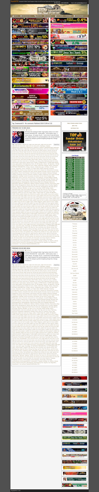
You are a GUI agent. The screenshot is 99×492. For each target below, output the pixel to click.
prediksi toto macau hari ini (26, 204)
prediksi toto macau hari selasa (19, 207)
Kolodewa (14, 174)
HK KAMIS (74, 365)
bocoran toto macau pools (39, 156)
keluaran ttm (43, 170)
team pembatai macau (28, 231)
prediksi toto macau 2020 (23, 203)
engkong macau (29, 162)
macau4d (46, 177)
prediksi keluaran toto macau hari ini (28, 194)
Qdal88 (74, 270)
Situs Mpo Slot (31, 227)
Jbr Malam (46, 167)
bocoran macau (15, 152)
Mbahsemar (51, 182)
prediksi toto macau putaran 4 (32, 210)
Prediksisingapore (26, 213)
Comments (29, 130)
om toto (34, 188)
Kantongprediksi (15, 170)
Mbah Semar (41, 182)
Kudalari (40, 174)
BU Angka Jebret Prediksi (32, 159)
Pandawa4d (20, 191)
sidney (13, 227)
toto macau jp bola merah (46, 236)
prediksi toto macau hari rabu (37, 206)
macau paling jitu (39, 177)
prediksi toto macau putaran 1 (52, 209)
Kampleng (51, 168)
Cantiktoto (14, 161)
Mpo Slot (35, 185)
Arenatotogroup (39, 149)
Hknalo (45, 164)
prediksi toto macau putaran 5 (46, 210)
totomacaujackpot (35, 239)
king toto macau (55, 171)
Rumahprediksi (23, 218)
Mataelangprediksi (26, 182)
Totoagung (52, 237)
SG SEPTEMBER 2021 (52, 225)
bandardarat (52, 149)
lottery (52, 176)
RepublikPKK (14, 1)
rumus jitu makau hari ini (29, 221)
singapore (25, 227)
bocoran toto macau (37, 152)
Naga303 (55, 185)
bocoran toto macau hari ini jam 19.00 (48, 153)
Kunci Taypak (51, 174)
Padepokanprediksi (16, 189)
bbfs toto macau (31, 150)
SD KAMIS (74, 327)
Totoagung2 (14, 239)
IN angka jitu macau (28, 165)
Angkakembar (23, 147)
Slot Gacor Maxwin (74, 273)
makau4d (39, 179)
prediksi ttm (50, 212)
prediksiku (56, 212)
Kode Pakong (33, 173)
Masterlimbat (49, 180)
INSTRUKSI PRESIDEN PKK (18, 167)
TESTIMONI (68, 16)
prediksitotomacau (42, 213)
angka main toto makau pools (32, 146)
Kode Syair (39, 173)
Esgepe (36, 162)
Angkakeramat (29, 147)
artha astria (46, 149)
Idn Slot (74, 245)
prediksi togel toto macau (48, 201)
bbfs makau (24, 150)
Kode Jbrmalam (26, 173)
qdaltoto (54, 215)
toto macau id (21, 236)
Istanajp (28, 167)
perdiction (46, 191)
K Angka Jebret (35, 168)
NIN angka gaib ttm (53, 186)
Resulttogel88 (27, 216)
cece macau (38, 161)
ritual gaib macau (35, 216)
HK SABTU (74, 370)
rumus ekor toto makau (40, 219)
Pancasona (14, 191)
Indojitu (35, 165)
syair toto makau (18, 230)
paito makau (34, 189)
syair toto (39, 228)
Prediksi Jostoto (15, 194)
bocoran (49, 150)
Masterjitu (43, 180)
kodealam (44, 173)
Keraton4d (25, 171)
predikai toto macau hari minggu (25, 192)
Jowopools (28, 168)
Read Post (56, 144)
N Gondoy (50, 185)
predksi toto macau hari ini (27, 215)
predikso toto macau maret (53, 213)
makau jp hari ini (24, 179)
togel (51, 231)
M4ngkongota (15, 177)
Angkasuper (26, 149)
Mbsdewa (37, 183)
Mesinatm (47, 183)
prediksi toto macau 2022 (35, 203)
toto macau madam (18, 237)
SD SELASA (22, 130)
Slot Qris (75, 240)
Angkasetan (56, 147)
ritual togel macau (49, 216)
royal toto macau (16, 218)
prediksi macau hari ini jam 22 (45, 197)
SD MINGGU (75, 334)
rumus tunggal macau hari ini (29, 224)
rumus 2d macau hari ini (32, 218)
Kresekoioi (30, 174)
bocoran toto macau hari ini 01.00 (32, 153)
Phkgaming (14, 192)
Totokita (74, 301)
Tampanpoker (35, 230)
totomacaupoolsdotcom (25, 240)
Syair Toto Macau (46, 228)
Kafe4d (41, 168)
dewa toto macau (54, 161)
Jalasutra (32, 167)
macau (20, 177)
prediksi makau (29, 201)
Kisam (20, 173)
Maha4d (55, 177)
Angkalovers (36, 147)
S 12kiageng (48, 224)
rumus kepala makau (50, 221)
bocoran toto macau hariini (18, 155)
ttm (48, 240)
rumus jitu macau (55, 219)
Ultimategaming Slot (38, 242)
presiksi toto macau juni (39, 215)
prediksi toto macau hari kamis (24, 206)
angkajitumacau (15, 147)
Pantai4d (32, 191)
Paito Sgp (40, 189)
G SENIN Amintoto (42, 162)
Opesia (51, 188)
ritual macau (42, 216)
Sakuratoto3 (74, 299)
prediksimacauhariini (16, 213)
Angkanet (41, 147)
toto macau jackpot (28, 236)
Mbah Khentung (33, 182)
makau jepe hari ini (16, 179)
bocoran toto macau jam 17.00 (31, 155)
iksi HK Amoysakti (20, 165)
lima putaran (36, 176)
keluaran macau (23, 170)
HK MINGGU (75, 372)
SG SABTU (74, 348)
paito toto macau (47, 189)
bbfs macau (18, 150)
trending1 (45, 240)
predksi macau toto (16, 215)
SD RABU (74, 324)
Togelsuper (21, 234)
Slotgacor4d (74, 261)
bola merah (23, 159)
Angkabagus (42, 146)
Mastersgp (54, 180)
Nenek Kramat (31, 186)
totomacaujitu (43, 239)
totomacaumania (15, 240)
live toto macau (43, 176)
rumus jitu (48, 219)
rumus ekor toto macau (29, 219)
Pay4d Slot (74, 311)
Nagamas (14, 186)
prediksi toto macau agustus (48, 203)
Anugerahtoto (33, 149)
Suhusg (30, 228)
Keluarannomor (50, 170)
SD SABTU (74, 331)
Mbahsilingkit (15, 183)
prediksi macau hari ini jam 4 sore (27, 198)
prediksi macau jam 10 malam (25, 200)
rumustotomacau (40, 224)
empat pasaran (15, 162)
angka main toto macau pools (18, 146)
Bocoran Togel (23, 152)
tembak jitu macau (45, 231)
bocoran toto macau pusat (52, 156)
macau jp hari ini (31, 177)
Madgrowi (50, 177)
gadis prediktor (19, 164)
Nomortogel (14, 188)
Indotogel (46, 165)
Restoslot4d (21, 216)
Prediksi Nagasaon (38, 201)
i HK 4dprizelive (50, 164)
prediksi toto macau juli (46, 207)
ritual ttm (56, 216)
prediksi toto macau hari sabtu (52, 206)
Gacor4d (75, 263)
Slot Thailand (75, 278)
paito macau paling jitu (26, 189)
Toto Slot (75, 228)
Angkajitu (48, 146)
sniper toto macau (24, 228)
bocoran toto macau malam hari (26, 156)
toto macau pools (35, 237)
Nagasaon (19, 186)
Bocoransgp (52, 158)
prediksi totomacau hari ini (41, 212)
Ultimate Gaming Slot (21, 242)
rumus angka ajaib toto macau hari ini (47, 218)
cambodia (54, 159)
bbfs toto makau (39, 150)
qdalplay (50, 215)
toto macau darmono (51, 234)
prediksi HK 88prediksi (51, 192)
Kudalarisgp (45, 174)
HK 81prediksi (40, 164)
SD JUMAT (74, 329)
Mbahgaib (46, 182)
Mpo (32, 185)
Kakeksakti (46, 168)
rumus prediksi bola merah (45, 222)
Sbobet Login (75, 289)
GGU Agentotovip (27, 164)
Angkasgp (14, 149)
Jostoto (23, 168)
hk (35, 164)
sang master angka (20, 225)
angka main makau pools (34, 144)
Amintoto (75, 242)
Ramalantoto (15, 216)
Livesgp (49, 176)
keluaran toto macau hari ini (34, 170)
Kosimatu (25, 174)
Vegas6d (45, 242)
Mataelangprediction (16, 182)
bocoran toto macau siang (18, 158)
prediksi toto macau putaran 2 (18, 210)
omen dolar (38, 188)
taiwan (29, 230)
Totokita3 (75, 306)
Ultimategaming (29, 242)
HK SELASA (74, 360)
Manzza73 (14, 180)
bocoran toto (29, 152)
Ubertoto (52, 240)
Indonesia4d (40, 165)
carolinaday (31, 161)
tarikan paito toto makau (17, 231)
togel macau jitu (34, 233)
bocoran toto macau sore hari (42, 158)
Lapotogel (21, 176)
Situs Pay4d (74, 313)
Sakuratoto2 (74, 294)
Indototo (50, 165)
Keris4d (35, 171)
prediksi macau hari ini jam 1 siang (31, 195)
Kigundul (40, 171)
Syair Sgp (34, 228)
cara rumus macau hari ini (23, 161)
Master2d (32, 180)
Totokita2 (75, 303)
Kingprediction (15, 173)
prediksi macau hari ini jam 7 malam (44, 198)
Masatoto (19, 180)
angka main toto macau (46, 144)
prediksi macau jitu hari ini (39, 200)
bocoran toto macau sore (29, 158)
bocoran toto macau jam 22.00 (45, 155)
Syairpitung (25, 230)
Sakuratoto (74, 285)
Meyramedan (53, 183)
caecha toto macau (47, 159)
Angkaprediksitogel (48, 147)
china (42, 161)
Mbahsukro (21, 183)
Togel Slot (74, 226)
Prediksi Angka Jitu (41, 192)
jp (31, 168)
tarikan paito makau (42, 230)
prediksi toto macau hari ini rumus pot (41, 204)
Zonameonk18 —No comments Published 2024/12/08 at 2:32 (25, 243)
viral (49, 242)
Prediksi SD (16, 130)
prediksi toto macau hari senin (33, 207)
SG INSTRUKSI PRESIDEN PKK (38, 225)
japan (42, 167)
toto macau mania (27, 237)
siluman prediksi (19, 227)
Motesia (28, 185)
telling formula (37, 231)
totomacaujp (49, 239)
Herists (32, 164)
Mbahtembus (27, 183)
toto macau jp (37, 236)
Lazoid (25, 176)
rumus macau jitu (35, 222)
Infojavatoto (55, 165)
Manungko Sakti (54, 179)
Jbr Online (52, 167)
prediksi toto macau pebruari (25, 209)
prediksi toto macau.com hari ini (28, 212)
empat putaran (22, 162)
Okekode (20, 188)
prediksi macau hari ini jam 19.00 (31, 197)
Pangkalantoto (27, 191)
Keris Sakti (30, 171)
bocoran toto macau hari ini (18, 153)
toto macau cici (42, 234)
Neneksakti (37, 186)
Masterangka (37, 180)
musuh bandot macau (43, 185)
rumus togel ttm (19, 224)
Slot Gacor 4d (75, 268)
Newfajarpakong (44, 186)
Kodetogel (54, 173)
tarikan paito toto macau (53, 230)
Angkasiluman (20, 149)
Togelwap (27, 234)
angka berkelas (18, 144)
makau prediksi (32, 179)
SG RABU (74, 343)
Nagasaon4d (25, 186)
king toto (49, 171)
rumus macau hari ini (25, 222)
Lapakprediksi (15, 176)
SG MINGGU (75, 350)
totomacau (20, 239)
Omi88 (43, 188)
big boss (45, 150)
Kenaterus (20, 171)
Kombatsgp (19, 174)
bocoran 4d (54, 150)
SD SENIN (21, 250)
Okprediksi (24, 188)
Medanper (42, 183)
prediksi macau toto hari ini (20, 201)
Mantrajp (48, 179)
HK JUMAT (74, 367)
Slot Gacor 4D (74, 259)
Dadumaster (47, 161)
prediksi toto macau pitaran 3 (38, 209)
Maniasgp (43, 179)
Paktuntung (53, 189)
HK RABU (74, 362)
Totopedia (40, 240)
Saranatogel (27, 225)
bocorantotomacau (16, 159)
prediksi (34, 192)
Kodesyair (49, 173)
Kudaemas (35, 174)
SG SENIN (74, 341)
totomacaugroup (26, 239)
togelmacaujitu (15, 234)
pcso (42, 191)
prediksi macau (40, 194)
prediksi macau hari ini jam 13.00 (47, 195)
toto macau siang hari (45, 237)
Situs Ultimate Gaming (49, 227)
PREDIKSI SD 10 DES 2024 (21, 128)
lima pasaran (30, 176)
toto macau (36, 234)
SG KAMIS (74, 346)
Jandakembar (38, 167)
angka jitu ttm (25, 144)
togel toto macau (42, 233)
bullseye (40, 159)
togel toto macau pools (52, 233)
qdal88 (46, 215)
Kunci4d (57, 174)
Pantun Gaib (38, 191)
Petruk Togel (52, 191)
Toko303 (31, 234)
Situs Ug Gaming (39, 227)
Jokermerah (18, 168)
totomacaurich (34, 240)
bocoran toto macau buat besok (49, 152)
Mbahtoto (33, 183)
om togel (30, 188)
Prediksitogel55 (33, 213)
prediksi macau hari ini (49, 194)
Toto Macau (74, 249)
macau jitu (24, 177)
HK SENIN (74, 358)
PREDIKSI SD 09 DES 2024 (21, 248)
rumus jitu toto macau (40, 221)
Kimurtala (44, 171)
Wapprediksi (53, 242)
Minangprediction (22, 185)
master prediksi (25, 180)
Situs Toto (74, 230)
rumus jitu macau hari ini (17, 221)
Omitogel (47, 188)
